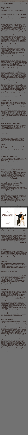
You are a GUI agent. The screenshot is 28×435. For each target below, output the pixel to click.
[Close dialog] (26, 208)
